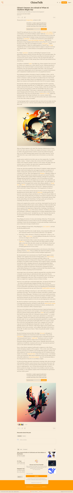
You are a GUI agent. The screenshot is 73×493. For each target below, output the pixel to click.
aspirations (25, 53)
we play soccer (29, 236)
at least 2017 (26, 38)
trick (48, 93)
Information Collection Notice (36, 479)
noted (42, 312)
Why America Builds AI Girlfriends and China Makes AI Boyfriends (31, 453)
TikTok (23, 185)
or (45, 93)
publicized (39, 192)
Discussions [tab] (25, 449)
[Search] (57, 2)
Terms (12, 491)
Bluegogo (42, 173)
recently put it (45, 43)
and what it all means (21, 455)
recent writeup (50, 256)
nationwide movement (34, 357)
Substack (62, 491)
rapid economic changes (50, 303)
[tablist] (21, 436)
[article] (36, 455)
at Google (51, 45)
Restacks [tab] (24, 436)
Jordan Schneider (23, 463)
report (30, 63)
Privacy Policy (44, 479)
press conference (46, 226)
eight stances (22, 241)
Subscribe (64, 2)
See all (19, 476)
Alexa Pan (22, 472)
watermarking (20, 336)
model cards (34, 338)
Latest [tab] (21, 449)
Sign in (69, 2)
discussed (42, 333)
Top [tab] (18, 449)
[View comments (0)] (22, 17)
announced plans (49, 34)
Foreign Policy (29, 20)
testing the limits (31, 354)
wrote (28, 251)
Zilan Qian (23, 456)
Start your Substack (34, 491)
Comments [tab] (19, 436)
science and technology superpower (36, 40)
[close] (47, 460)
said (29, 210)
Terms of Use (42, 478)
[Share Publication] (60, 2)
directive (26, 245)
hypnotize (42, 93)
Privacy (10, 491)
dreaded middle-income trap (48, 288)
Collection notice (16, 491)
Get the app (41, 491)
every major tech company (46, 32)
